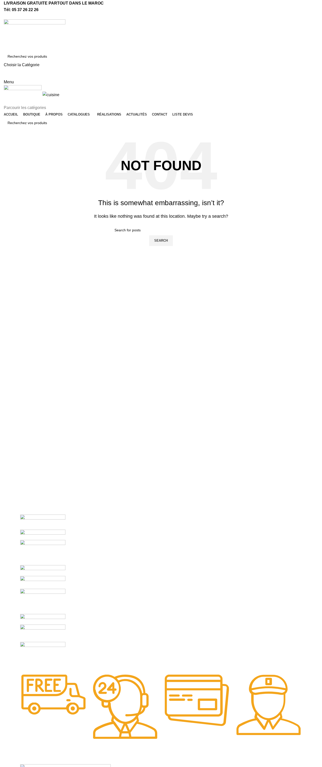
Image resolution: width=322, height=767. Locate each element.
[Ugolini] (42, 522)
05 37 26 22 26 (25, 10)
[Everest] (42, 655)
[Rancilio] (42, 582)
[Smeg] (42, 552)
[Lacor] (42, 633)
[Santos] (42, 570)
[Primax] (42, 601)
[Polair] (42, 619)
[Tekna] (42, 534)
